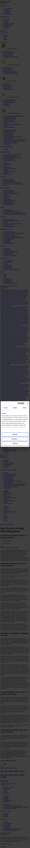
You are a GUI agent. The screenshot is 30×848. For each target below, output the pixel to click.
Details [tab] (15, 407)
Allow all (15, 434)
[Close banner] (27, 403)
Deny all (15, 443)
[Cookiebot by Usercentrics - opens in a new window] (18, 403)
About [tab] (24, 407)
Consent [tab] (5, 407)
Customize (14, 439)
